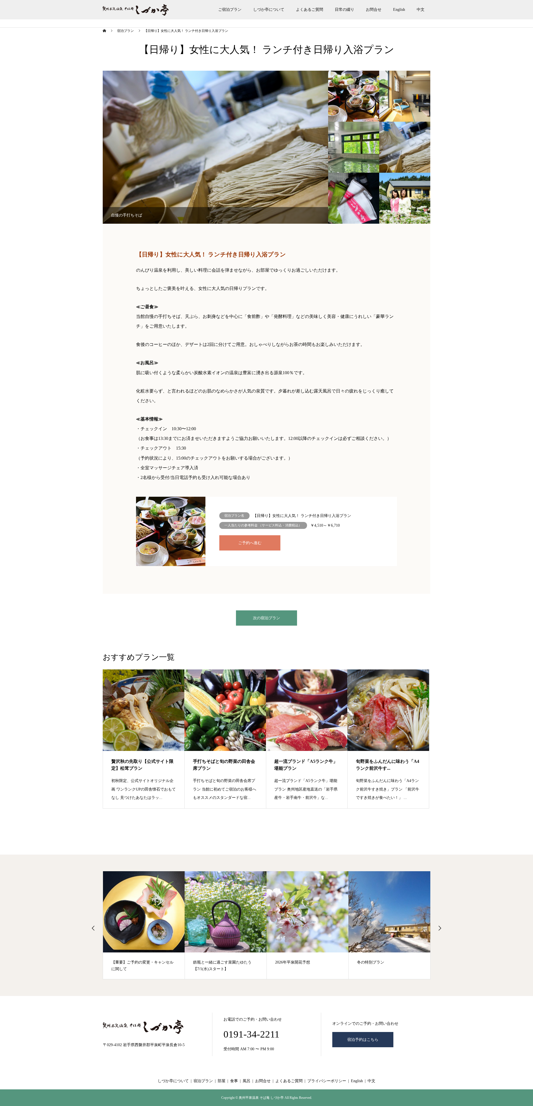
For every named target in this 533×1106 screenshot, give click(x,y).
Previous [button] (93, 928)
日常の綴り (344, 9)
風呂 (246, 1081)
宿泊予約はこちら (362, 1040)
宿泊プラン (203, 1081)
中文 (420, 9)
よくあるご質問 (309, 9)
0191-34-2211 (251, 1034)
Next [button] (440, 928)
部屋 (221, 1081)
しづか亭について (268, 9)
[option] (215, 147)
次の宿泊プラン (266, 618)
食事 (234, 1081)
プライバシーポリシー (326, 1081)
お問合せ (373, 9)
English (399, 9)
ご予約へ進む (250, 543)
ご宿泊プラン (230, 9)
